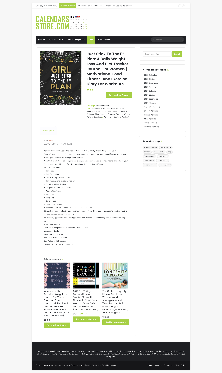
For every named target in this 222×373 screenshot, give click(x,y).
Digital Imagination (109, 365)
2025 (51, 40)
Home (42, 40)
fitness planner (149, 156)
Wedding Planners (151, 127)
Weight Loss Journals (112, 117)
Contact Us (168, 365)
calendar (147, 152)
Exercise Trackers (118, 108)
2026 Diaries (149, 95)
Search (177, 54)
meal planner (162, 156)
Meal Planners (101, 114)
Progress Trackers (115, 114)
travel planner (162, 160)
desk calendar (159, 152)
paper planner (149, 160)
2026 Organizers (151, 99)
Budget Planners (151, 111)
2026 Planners (150, 103)
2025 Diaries (149, 79)
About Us (158, 365)
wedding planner (150, 165)
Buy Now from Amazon (119, 95)
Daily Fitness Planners (101, 108)
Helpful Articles (103, 40)
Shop (91, 40)
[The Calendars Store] (61, 22)
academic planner (150, 147)
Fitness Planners (102, 106)
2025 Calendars (150, 75)
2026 (61, 40)
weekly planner (165, 165)
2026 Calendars (150, 91)
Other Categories (76, 40)
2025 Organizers (151, 83)
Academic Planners (152, 107)
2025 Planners (150, 87)
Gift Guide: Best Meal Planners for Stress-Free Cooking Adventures (105, 6)
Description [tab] (48, 130)
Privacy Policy (180, 365)
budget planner (165, 147)
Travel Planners (150, 123)
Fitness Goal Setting (95, 111)
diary (169, 152)
